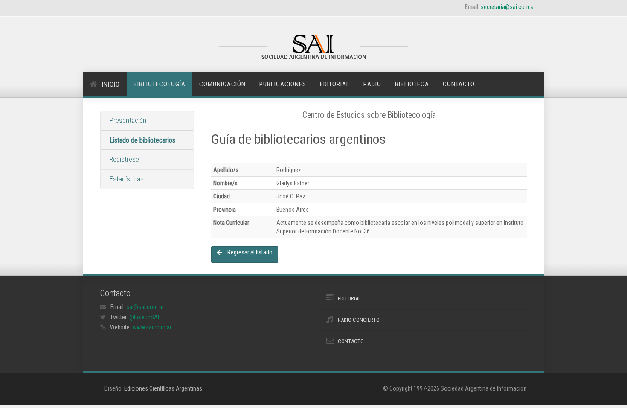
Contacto (459, 84)
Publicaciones (282, 84)
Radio (372, 84)
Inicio (111, 84)
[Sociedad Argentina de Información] (313, 48)
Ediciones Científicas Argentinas (163, 388)
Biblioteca (412, 84)
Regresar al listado (249, 252)
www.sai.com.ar (151, 327)
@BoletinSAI (144, 317)
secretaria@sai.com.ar (508, 6)
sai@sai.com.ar (145, 306)
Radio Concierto (359, 320)
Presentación (128, 121)
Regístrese (124, 159)
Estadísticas (127, 179)
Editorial (335, 84)
